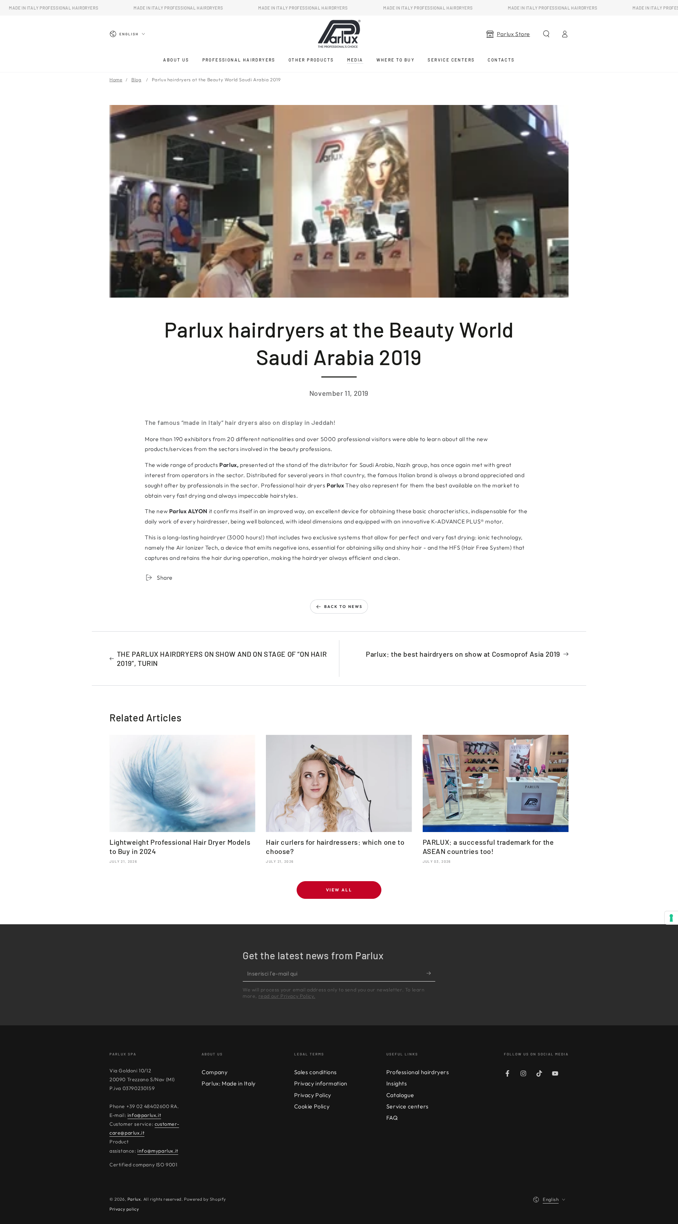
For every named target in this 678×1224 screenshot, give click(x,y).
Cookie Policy (312, 1106)
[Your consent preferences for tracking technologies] (671, 918)
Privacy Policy (312, 1095)
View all (339, 889)
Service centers (407, 1106)
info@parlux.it (144, 1115)
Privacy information (320, 1083)
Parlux (134, 1199)
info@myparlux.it (157, 1151)
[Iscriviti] (431, 973)
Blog (136, 79)
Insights (396, 1083)
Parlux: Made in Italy (229, 1083)
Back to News (343, 606)
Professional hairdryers (417, 1072)
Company (214, 1072)
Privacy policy (124, 1209)
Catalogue (400, 1095)
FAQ (392, 1117)
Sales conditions (315, 1072)
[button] (546, 34)
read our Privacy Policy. (286, 996)
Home (115, 79)
